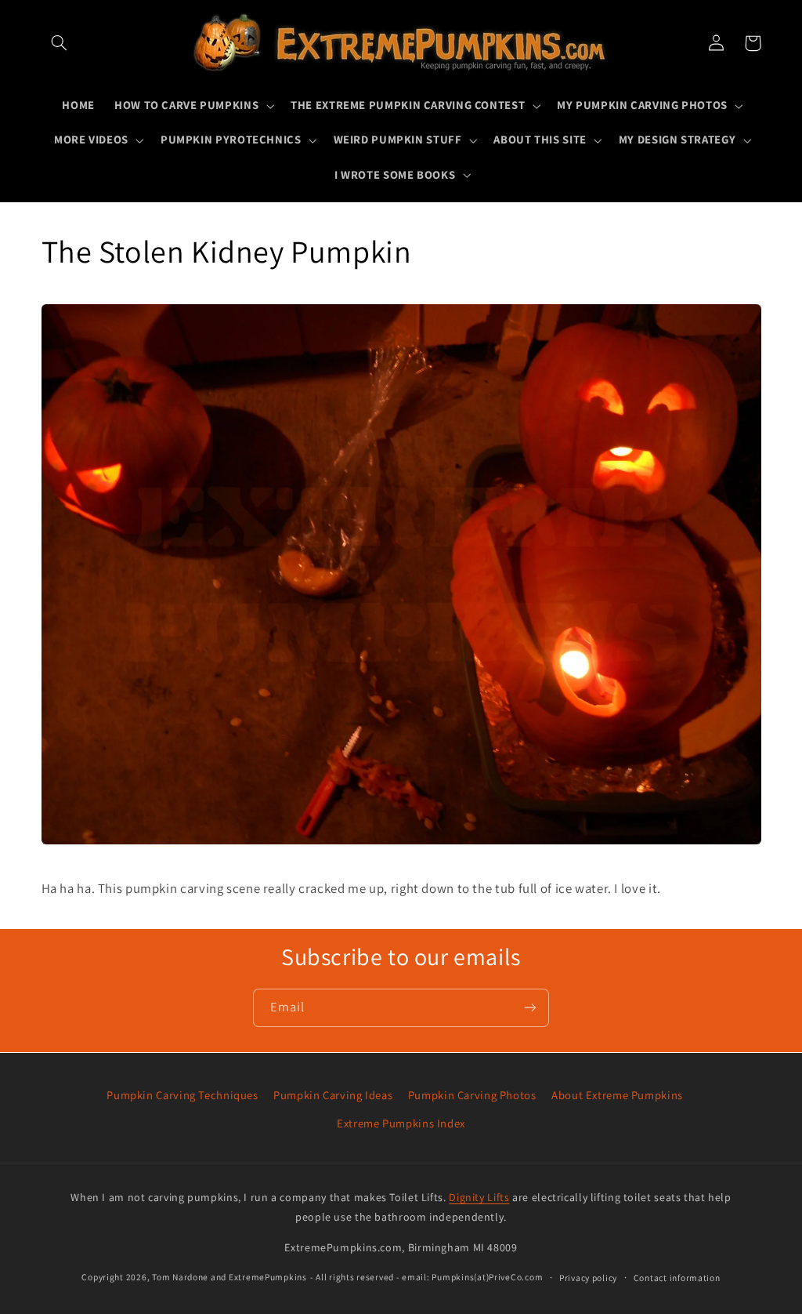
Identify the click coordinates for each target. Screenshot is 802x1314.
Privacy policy (588, 1277)
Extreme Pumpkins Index (401, 1123)
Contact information (677, 1277)
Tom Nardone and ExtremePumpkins (229, 1277)
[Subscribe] (530, 1008)
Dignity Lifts (479, 1197)
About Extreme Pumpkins (617, 1094)
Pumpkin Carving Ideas (332, 1094)
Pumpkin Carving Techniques (182, 1094)
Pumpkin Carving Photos (472, 1094)
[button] (60, 43)
